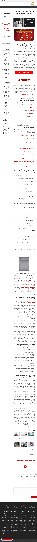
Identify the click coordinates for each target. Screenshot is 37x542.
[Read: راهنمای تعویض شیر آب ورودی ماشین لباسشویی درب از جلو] (9, 117)
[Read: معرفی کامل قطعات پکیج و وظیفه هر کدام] (9, 59)
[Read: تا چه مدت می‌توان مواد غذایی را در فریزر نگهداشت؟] (9, 74)
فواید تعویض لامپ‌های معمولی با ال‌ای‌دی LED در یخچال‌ (5, 55)
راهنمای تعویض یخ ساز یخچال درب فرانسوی (5, 125)
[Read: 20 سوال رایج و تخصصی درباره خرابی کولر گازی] (9, 133)
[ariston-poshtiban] (24, 22)
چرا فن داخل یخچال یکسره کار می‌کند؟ (5, 97)
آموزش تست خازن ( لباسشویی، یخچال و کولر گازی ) (5, 108)
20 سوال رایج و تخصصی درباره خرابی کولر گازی (5, 133)
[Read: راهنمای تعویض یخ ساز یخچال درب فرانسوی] (9, 124)
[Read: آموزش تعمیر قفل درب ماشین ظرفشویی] (9, 113)
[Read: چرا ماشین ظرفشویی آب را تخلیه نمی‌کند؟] (9, 128)
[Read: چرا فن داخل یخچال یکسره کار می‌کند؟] (9, 96)
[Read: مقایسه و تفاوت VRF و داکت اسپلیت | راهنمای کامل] (9, 100)
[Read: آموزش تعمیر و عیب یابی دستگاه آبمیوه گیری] (9, 64)
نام (24, 479)
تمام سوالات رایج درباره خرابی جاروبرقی (5, 88)
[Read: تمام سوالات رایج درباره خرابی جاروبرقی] (9, 87)
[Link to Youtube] (2, 0)
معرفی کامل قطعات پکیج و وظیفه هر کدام (5, 60)
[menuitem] (33, 7)
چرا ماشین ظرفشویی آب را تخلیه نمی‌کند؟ (5, 129)
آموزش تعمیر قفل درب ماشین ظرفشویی (5, 113)
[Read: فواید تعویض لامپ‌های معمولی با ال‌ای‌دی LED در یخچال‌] (9, 53)
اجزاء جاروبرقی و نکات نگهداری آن (4, 70)
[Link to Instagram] (4, 0)
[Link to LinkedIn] (5, 0)
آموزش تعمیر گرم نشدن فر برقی (5, 92)
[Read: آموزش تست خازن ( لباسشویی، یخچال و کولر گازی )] (9, 106)
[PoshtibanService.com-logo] (30, 4)
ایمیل (24, 483)
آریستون (30, 340)
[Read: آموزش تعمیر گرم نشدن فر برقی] (9, 91)
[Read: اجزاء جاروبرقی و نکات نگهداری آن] (9, 69)
